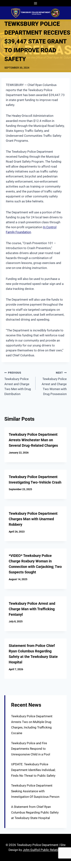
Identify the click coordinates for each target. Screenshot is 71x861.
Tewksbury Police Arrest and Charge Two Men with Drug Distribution (17, 383)
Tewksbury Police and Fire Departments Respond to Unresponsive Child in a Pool (30, 748)
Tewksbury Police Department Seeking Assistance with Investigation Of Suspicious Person (35, 791)
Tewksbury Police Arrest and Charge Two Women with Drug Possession (54, 383)
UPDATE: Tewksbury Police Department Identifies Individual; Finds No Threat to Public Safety (33, 769)
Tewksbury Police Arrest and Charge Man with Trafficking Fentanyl (32, 609)
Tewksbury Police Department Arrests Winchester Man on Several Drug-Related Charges (33, 440)
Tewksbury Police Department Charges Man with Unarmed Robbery (33, 519)
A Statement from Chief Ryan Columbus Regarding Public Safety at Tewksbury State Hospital (35, 812)
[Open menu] (35, 3)
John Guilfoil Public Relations (43, 850)
